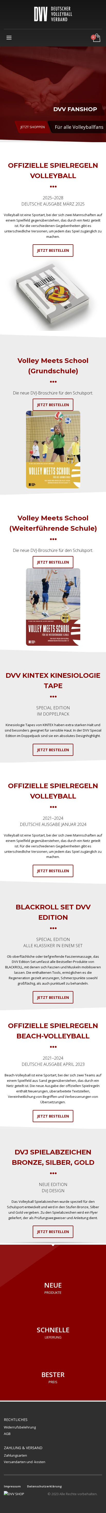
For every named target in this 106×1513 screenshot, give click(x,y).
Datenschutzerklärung (44, 1486)
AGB (7, 1433)
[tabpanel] (53, 94)
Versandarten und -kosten (24, 1461)
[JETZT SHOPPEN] (53, 94)
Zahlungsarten (15, 1455)
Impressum (12, 1486)
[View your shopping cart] (96, 38)
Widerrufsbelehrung (20, 1427)
